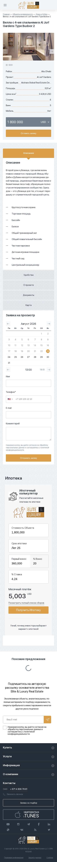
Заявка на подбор (28, 803)
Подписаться (47, 719)
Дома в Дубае (41, 14)
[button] (10, 399)
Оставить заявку (28, 133)
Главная (6, 14)
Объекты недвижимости (23, 14)
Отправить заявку (28, 458)
